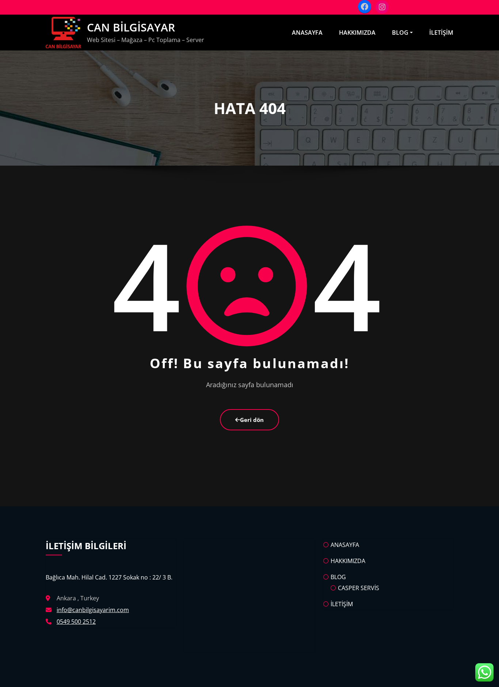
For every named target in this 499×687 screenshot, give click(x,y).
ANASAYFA (307, 33)
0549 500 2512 (76, 622)
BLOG (400, 33)
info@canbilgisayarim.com (93, 610)
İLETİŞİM (441, 33)
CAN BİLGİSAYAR (131, 27)
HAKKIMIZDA (357, 33)
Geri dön (252, 419)
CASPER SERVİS (358, 588)
